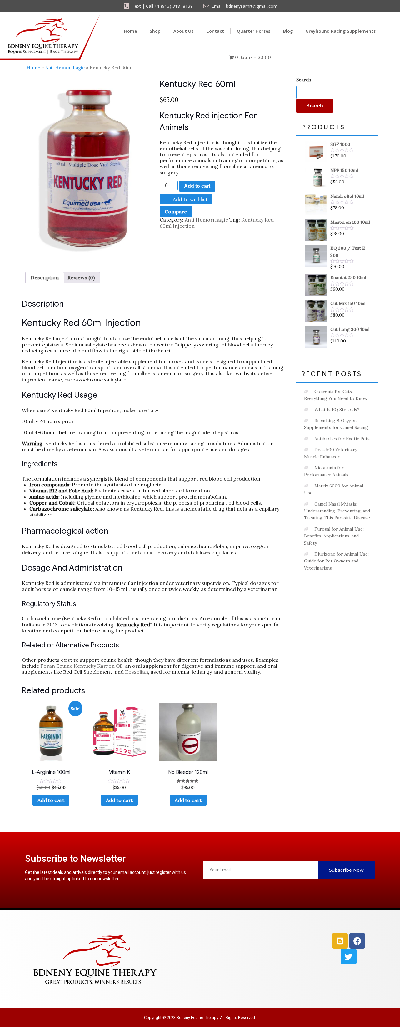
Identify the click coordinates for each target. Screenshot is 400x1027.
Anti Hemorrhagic (65, 68)
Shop (155, 31)
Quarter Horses (253, 31)
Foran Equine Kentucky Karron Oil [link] (81, 666)
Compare (176, 211)
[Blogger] (340, 941)
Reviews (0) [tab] (81, 277)
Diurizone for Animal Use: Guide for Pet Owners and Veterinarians (336, 561)
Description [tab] (45, 277)
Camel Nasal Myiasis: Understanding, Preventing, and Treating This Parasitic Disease (337, 511)
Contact (215, 31)
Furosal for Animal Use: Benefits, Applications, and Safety (334, 536)
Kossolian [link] (136, 672)
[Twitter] (349, 956)
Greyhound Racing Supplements (341, 31)
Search (303, 79)
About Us (183, 31)
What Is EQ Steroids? (336, 409)
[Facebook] (357, 941)
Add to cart (197, 186)
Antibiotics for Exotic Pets (342, 438)
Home (130, 31)
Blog (288, 31)
